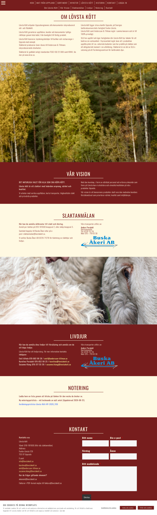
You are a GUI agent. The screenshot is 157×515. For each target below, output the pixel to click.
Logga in (122, 2)
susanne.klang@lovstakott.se (58, 364)
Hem (32, 2)
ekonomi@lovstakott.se (28, 479)
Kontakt (111, 2)
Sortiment (62, 2)
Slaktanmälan (78, 7)
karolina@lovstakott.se (59, 361)
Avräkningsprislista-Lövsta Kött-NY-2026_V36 (38, 404)
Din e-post (116, 437)
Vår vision (65, 7)
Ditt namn (88, 437)
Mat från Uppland (45, 2)
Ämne (113, 450)
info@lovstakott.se (26, 461)
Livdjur (90, 7)
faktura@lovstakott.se (53, 483)
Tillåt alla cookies (146, 507)
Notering (99, 7)
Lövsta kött (87, 2)
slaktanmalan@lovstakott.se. (34, 233)
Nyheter (74, 2)
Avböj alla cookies (128, 508)
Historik (100, 2)
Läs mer (62, 510)
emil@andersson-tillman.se (56, 358)
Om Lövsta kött (51, 7)
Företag (86, 450)
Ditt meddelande (91, 463)
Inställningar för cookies (108, 508)
